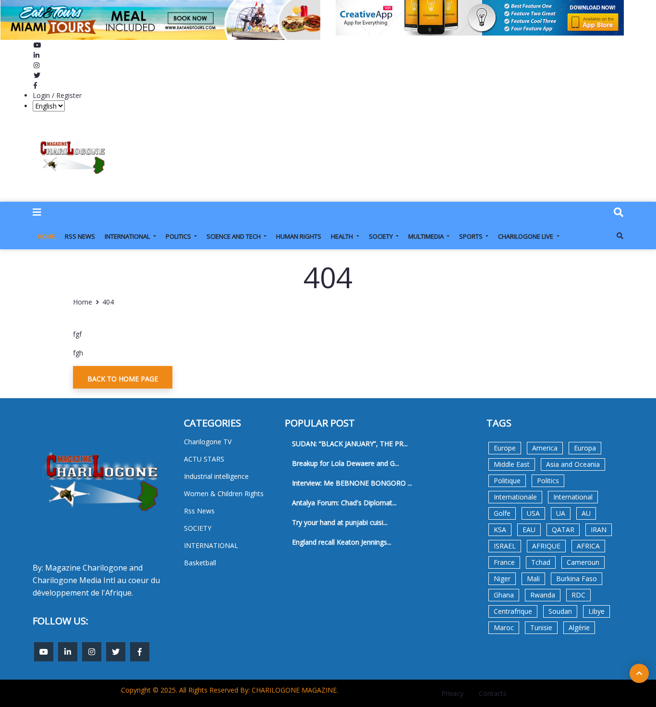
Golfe (502, 513)
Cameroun (583, 562)
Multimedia (426, 236)
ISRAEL (505, 545)
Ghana (504, 594)
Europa (585, 447)
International (573, 496)
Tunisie (541, 627)
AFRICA (588, 545)
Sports (471, 236)
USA (533, 513)
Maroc (504, 627)
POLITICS (179, 236)
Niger (502, 578)
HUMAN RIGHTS (298, 236)
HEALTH (342, 236)
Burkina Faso (576, 578)
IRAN (599, 529)
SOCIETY (381, 236)
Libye (596, 611)
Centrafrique (513, 611)
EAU (528, 529)
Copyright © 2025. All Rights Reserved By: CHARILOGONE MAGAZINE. (229, 690)
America (545, 447)
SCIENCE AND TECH (234, 236)
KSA (500, 529)
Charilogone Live (526, 236)
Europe (505, 447)
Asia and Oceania (573, 464)
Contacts (493, 693)
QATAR (563, 529)
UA (560, 513)
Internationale (515, 496)
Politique (507, 480)
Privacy (452, 693)
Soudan (560, 611)
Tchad (540, 562)
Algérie (579, 627)
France (504, 562)
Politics (548, 480)
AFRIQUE (546, 545)
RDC (578, 594)
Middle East (512, 464)
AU (586, 513)
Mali (533, 578)
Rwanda (542, 594)
